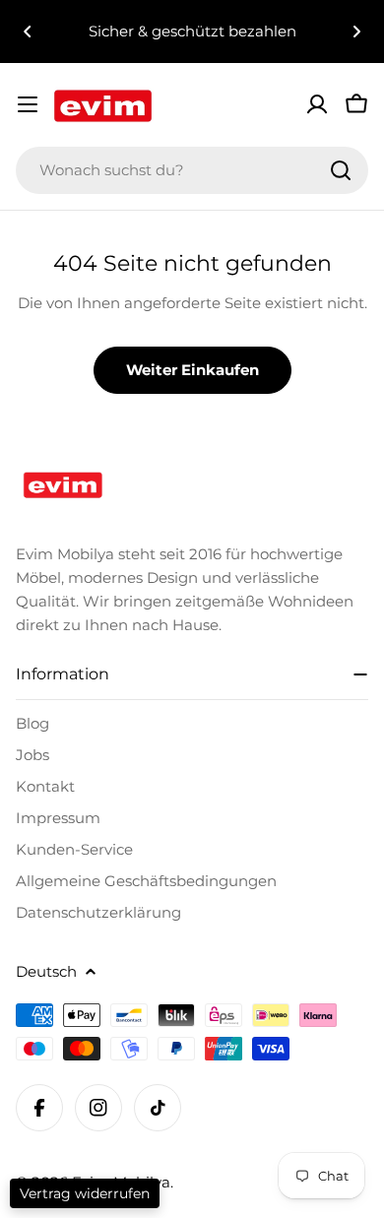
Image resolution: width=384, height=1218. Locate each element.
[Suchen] (340, 170)
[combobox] (192, 170)
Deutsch (46, 971)
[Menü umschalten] (27, 104)
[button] (27, 31)
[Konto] (317, 104)
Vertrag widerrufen (85, 1193)
